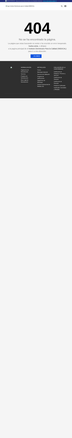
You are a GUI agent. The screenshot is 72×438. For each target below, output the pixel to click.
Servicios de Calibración (43, 74)
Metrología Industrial (42, 72)
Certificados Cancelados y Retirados (60, 88)
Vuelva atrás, (33, 46)
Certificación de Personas (58, 82)
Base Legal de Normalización (24, 81)
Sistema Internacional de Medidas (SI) (43, 85)
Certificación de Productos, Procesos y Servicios (60, 73)
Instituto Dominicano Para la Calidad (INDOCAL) (47, 49)
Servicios (23, 74)
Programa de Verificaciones (40, 77)
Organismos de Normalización (25, 70)
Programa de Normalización (24, 77)
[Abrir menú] (65, 6)
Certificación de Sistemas (58, 78)
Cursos (39, 70)
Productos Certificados (59, 85)
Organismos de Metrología (41, 81)
